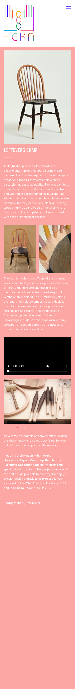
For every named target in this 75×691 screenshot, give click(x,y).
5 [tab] (21, 428)
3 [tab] (13, 428)
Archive (8, 157)
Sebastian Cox (28, 465)
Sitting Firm (27, 469)
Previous (10, 400)
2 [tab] (10, 428)
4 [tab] (17, 428)
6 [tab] (25, 428)
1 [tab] (6, 428)
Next (64, 400)
